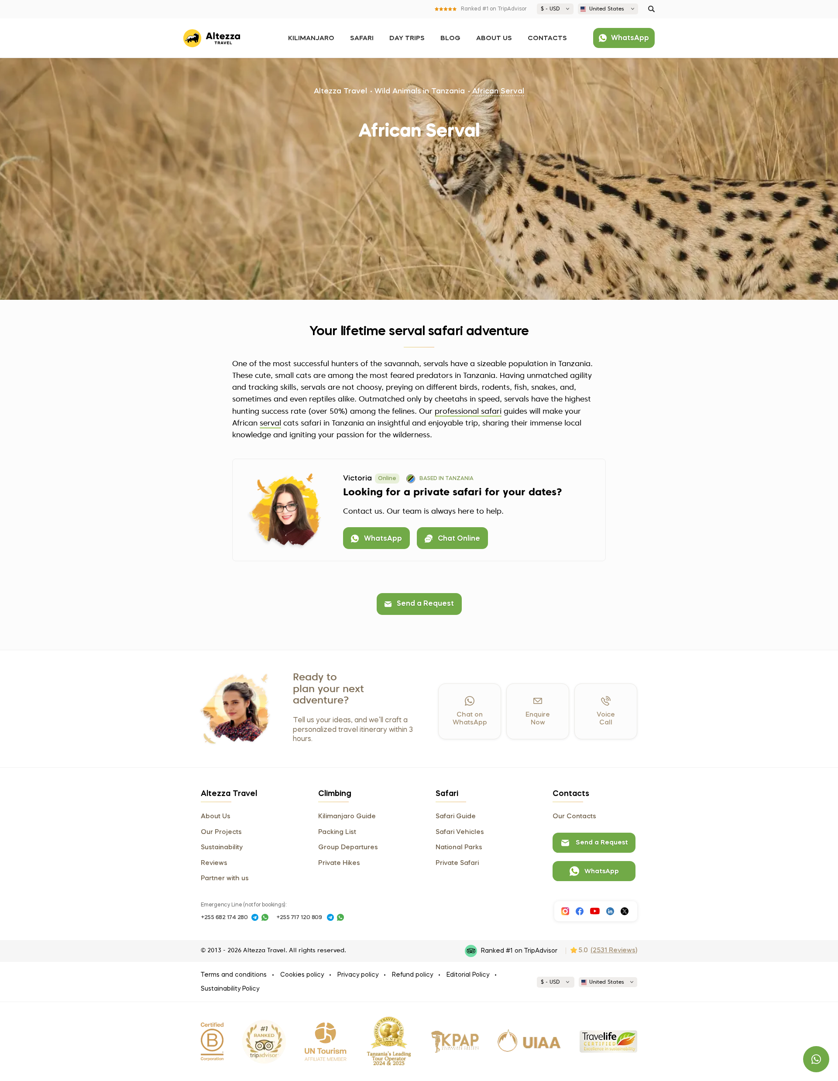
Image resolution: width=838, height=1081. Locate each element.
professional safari (468, 411)
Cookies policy (302, 975)
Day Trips (407, 38)
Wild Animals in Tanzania (419, 91)
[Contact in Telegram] (254, 917)
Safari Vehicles (460, 832)
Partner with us (225, 878)
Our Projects (221, 832)
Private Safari (457, 863)
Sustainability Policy (230, 989)
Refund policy (412, 975)
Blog (450, 38)
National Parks (459, 847)
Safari (362, 38)
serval (270, 423)
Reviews (214, 863)
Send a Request (425, 604)
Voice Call (606, 719)
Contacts (547, 38)
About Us (494, 38)
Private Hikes (339, 863)
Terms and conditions (234, 975)
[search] (651, 9)
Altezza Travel (340, 91)
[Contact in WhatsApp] (264, 917)
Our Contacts (574, 816)
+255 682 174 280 (224, 917)
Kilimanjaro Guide (347, 816)
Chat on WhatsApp (470, 719)
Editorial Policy (467, 975)
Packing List (337, 832)
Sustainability (222, 847)
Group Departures (348, 847)
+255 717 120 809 (299, 917)
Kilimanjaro (311, 38)
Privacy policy (357, 975)
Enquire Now (537, 719)
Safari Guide (456, 816)
